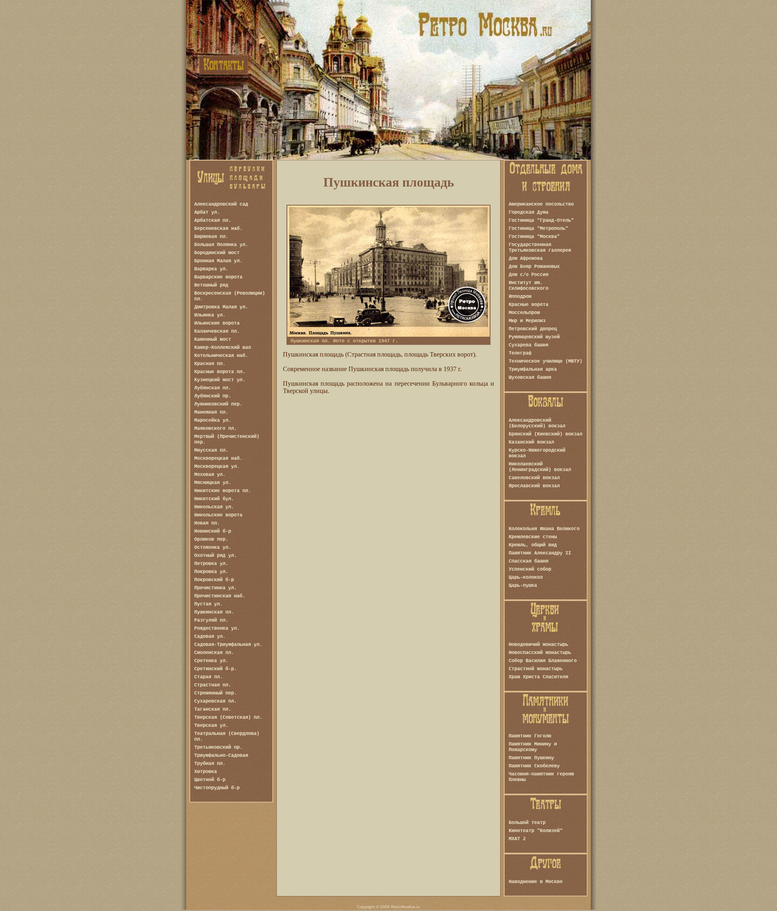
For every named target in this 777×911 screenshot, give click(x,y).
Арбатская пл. (212, 220)
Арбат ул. (207, 212)
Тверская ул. (211, 725)
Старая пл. (208, 677)
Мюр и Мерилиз (527, 321)
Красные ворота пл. (219, 372)
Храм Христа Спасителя (538, 677)
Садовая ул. (209, 636)
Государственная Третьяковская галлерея (540, 247)
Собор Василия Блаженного (543, 661)
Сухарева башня (528, 345)
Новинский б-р (212, 531)
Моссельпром (524, 313)
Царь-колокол (526, 577)
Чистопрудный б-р (217, 788)
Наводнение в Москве (536, 882)
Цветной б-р (209, 780)
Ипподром (520, 296)
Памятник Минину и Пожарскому (533, 747)
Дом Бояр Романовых (534, 267)
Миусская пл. (211, 450)
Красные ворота (528, 305)
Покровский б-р (214, 580)
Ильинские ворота (217, 323)
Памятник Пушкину (531, 758)
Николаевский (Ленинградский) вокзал (540, 467)
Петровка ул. (211, 564)
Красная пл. (209, 364)
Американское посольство (541, 204)
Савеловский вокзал (534, 478)
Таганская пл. (212, 709)
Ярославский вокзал (534, 486)
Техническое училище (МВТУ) (545, 361)
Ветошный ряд (211, 285)
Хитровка (205, 772)
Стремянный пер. (215, 693)
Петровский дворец (533, 329)
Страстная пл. (212, 685)
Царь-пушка (523, 585)
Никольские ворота (218, 515)
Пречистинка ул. (215, 588)
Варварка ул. (211, 269)
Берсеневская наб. (218, 228)
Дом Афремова (526, 258)
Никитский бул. (214, 499)
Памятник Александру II (540, 553)
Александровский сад (221, 204)
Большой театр (527, 823)
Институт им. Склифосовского (528, 285)
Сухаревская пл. (215, 701)
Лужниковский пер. (218, 404)
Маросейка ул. (212, 420)
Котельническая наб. (221, 356)
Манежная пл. (211, 412)
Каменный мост (212, 339)
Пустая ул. (208, 604)
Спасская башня (528, 561)
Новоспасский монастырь (540, 653)
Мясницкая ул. (212, 483)
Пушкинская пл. (214, 612)
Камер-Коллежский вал (222, 347)
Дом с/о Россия (528, 275)
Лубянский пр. (212, 396)
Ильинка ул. (209, 315)
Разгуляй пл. (211, 620)
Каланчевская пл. (217, 331)
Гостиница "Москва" (534, 237)
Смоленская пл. (214, 653)
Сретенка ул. (211, 661)
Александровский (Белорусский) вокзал (537, 423)
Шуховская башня (530, 377)
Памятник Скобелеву (534, 766)
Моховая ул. (209, 475)
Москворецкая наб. (218, 458)
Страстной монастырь (536, 669)
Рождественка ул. (217, 628)
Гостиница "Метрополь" (538, 228)
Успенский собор (530, 569)
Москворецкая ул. (217, 466)
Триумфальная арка (533, 369)
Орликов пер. (211, 539)
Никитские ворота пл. (222, 491)
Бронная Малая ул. (218, 261)
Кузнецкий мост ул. (219, 380)
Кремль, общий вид (533, 545)
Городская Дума (528, 212)
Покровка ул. (211, 572)
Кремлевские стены (533, 537)
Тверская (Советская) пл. (228, 717)
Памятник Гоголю (530, 736)
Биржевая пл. (211, 237)
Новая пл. (207, 523)
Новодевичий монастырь (538, 645)
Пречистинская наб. (219, 596)
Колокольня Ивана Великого (544, 529)
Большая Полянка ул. (221, 245)
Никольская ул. (214, 507)
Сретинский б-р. (215, 669)
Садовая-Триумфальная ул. (228, 645)
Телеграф (520, 353)
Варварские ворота (218, 277)
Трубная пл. (209, 764)
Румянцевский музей (534, 337)
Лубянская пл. (212, 388)
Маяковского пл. (215, 428)
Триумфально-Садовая (221, 755)
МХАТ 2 (517, 839)
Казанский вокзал (531, 442)
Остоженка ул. (212, 547)
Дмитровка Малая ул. (221, 307)
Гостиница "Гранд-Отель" (541, 220)
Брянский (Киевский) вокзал (545, 434)
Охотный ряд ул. (215, 555)
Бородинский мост (217, 253)
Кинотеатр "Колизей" (536, 831)
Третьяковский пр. (218, 747)
